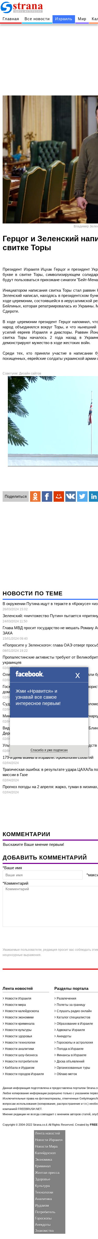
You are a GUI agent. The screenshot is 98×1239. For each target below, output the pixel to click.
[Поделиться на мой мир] (59, 496)
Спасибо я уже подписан (49, 750)
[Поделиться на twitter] (82, 496)
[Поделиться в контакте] (70, 496)
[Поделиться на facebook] (47, 496)
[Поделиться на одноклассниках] (35, 496)
